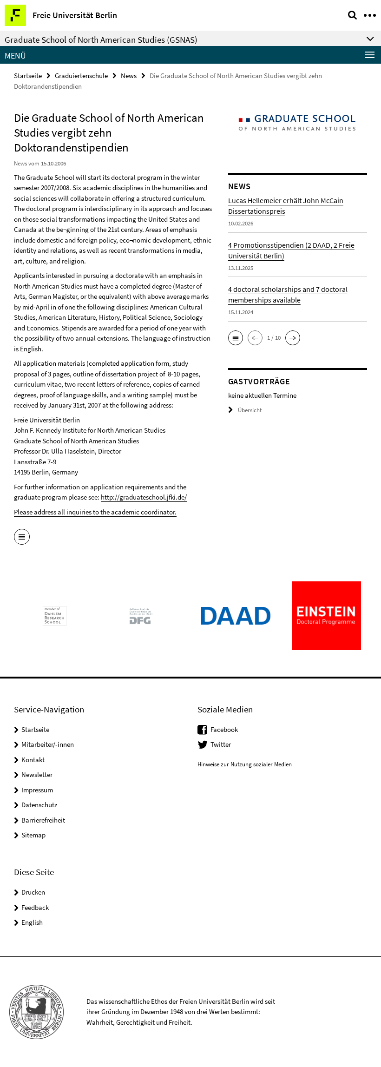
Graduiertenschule (81, 75)
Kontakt (33, 759)
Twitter (220, 744)
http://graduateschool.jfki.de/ (144, 497)
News (129, 75)
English (32, 922)
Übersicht (250, 410)
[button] (235, 338)
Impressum (37, 789)
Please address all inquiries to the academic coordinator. (95, 511)
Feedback (35, 907)
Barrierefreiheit (43, 820)
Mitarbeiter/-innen (47, 744)
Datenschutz (39, 804)
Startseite (28, 75)
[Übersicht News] (22, 537)
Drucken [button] (33, 892)
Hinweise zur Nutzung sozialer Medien (244, 764)
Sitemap (33, 834)
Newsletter (37, 774)
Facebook (224, 729)
